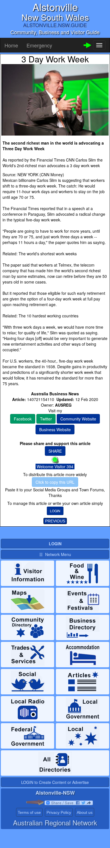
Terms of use (29, 812)
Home (11, 45)
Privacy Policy (59, 812)
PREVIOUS (55, 521)
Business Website (55, 429)
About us (85, 812)
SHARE (55, 451)
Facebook (23, 419)
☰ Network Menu (55, 554)
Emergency (39, 45)
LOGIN (55, 510)
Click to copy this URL (55, 482)
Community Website (78, 419)
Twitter (46, 419)
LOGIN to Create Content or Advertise (55, 782)
